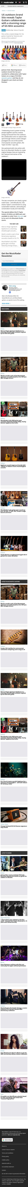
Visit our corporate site (14, 1135)
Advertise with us (6, 1163)
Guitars (3, 10)
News (3, 30)
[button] (2, 2)
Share (5, 65)
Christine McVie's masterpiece (16, 6)
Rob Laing (10, 30)
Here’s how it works (18, 42)
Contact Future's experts (8, 1149)
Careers (4, 1170)
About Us (4, 1146)
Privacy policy (5, 1156)
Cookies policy (5, 1160)
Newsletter (23, 65)
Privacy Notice (22, 270)
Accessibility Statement (8, 1166)
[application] (14, 168)
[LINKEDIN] (10, 292)
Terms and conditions (7, 1153)
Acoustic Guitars (11, 10)
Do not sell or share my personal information (13, 1173)
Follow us (15, 65)
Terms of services (20, 268)
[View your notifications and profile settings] (16, 2)
